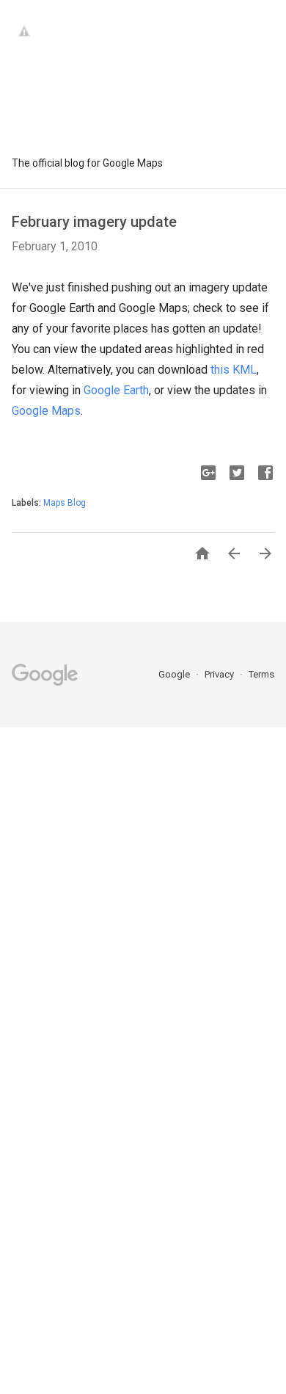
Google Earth (116, 390)
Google (175, 674)
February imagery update (94, 221)
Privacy (220, 674)
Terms (261, 674)
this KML (233, 370)
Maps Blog (64, 503)
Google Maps (46, 411)
